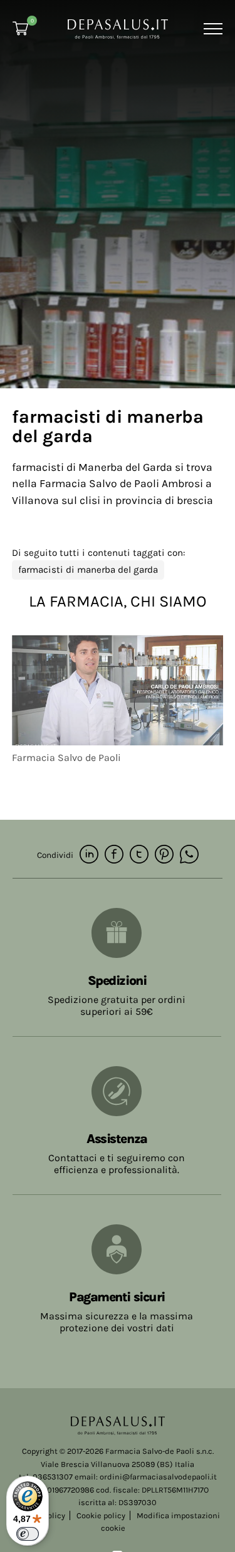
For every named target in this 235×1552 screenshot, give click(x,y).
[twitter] (139, 855)
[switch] (27, 1534)
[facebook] (114, 855)
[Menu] (211, 28)
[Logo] (118, 27)
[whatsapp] (189, 855)
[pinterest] (164, 855)
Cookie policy (100, 1515)
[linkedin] (89, 855)
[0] (20, 28)
